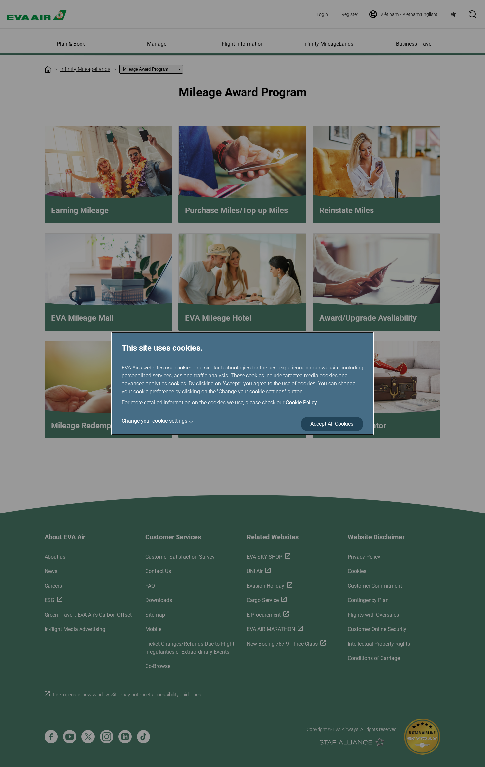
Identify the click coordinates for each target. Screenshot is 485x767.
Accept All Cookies (331, 424)
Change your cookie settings (154, 421)
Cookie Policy (301, 402)
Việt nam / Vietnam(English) (408, 14)
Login (322, 14)
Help (452, 14)
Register (349, 14)
